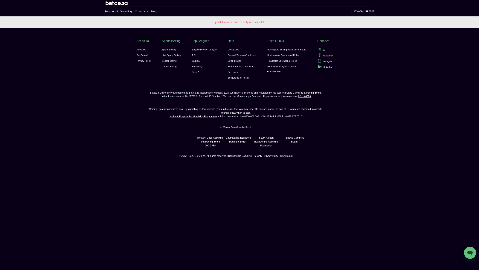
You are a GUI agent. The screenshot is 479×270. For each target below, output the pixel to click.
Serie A (195, 72)
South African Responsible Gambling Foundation (266, 141)
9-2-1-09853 (304, 96)
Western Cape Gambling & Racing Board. (299, 92)
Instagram (328, 61)
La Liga (196, 61)
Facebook (328, 56)
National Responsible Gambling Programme (193, 116)
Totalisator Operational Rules (282, 61)
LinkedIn (327, 67)
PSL (194, 55)
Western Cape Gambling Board (237, 127)
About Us (141, 50)
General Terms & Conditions (242, 55)
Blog (154, 11)
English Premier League (204, 50)
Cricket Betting (169, 66)
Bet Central (142, 55)
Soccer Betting (169, 61)
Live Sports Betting (171, 55)
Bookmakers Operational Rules (283, 55)
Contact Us (233, 50)
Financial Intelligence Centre (282, 66)
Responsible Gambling (118, 11)
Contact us (141, 11)
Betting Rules (234, 61)
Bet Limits (233, 72)
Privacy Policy (144, 61)
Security (258, 156)
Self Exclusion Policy (238, 78)
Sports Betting (169, 50)
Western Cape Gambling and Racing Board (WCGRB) (210, 141)
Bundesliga (198, 66)
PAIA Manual (286, 156)
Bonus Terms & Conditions (241, 66)
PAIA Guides (275, 71)
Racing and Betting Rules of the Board (286, 50)
